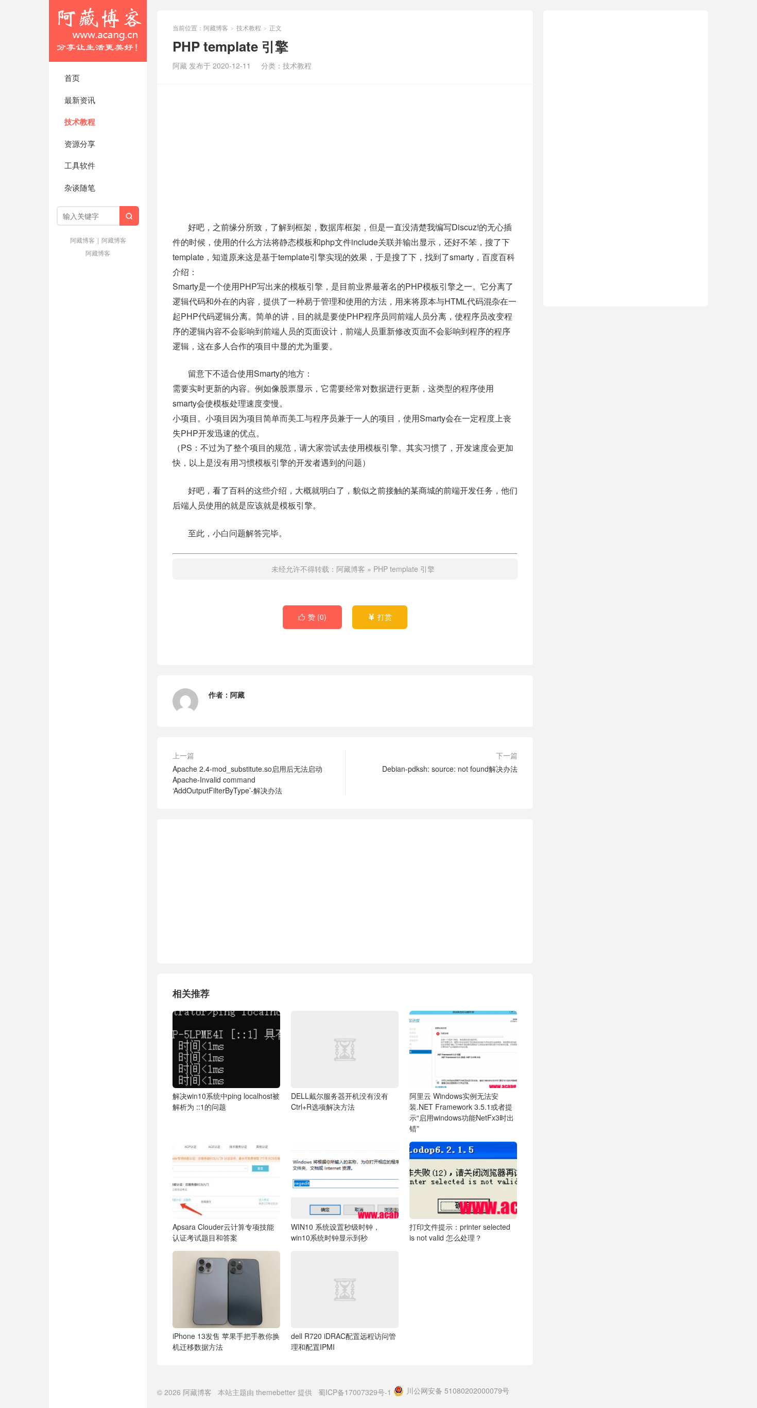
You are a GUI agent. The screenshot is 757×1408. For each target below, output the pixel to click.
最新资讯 (79, 99)
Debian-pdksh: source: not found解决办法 (450, 769)
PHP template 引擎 (404, 569)
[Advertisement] (345, 151)
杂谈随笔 (79, 187)
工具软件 (79, 165)
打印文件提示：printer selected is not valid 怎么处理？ (459, 1232)
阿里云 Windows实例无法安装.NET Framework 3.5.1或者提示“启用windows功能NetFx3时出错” (461, 1112)
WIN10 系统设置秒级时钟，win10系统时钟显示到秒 (335, 1232)
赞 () (312, 617)
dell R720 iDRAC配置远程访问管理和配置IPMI (343, 1341)
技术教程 (79, 121)
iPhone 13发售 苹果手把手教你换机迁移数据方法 (226, 1341)
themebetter (276, 1392)
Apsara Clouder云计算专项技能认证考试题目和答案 (223, 1232)
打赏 (380, 617)
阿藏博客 (98, 31)
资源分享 (79, 143)
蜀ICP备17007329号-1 (354, 1392)
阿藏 (237, 694)
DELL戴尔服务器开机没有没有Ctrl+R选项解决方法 (339, 1101)
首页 (72, 77)
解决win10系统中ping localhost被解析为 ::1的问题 (226, 1101)
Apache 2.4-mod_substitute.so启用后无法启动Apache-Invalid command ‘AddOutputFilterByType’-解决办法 (247, 779)
